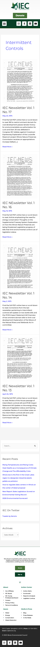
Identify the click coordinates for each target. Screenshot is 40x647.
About (5, 587)
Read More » (7, 146)
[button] (4, 23)
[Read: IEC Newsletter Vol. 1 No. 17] (20, 81)
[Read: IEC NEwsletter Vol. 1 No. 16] (20, 176)
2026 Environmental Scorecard (14, 498)
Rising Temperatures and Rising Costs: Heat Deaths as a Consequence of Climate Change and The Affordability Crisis (19, 468)
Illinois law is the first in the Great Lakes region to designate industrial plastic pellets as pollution (18, 478)
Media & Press (26, 609)
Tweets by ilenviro (9, 516)
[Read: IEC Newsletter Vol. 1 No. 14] (20, 266)
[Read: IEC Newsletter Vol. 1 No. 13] (20, 359)
